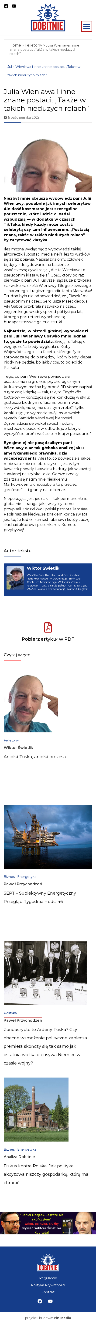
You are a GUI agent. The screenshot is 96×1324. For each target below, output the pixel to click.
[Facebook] (40, 1301)
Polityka (10, 1013)
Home (15, 45)
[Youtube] (50, 1301)
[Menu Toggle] (86, 26)
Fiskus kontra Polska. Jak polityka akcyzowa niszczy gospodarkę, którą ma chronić (46, 1174)
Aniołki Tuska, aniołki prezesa (35, 756)
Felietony (33, 45)
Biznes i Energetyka (20, 877)
